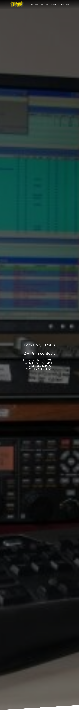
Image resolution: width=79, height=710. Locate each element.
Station (42, 4)
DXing (47, 4)
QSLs (62, 4)
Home (31, 4)
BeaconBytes (55, 4)
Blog (67, 4)
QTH (36, 4)
